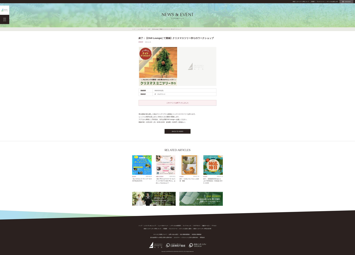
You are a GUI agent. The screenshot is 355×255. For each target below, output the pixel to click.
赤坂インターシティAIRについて (301, 1)
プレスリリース (320, 1)
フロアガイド (196, 225)
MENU (4, 19)
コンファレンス (187, 225)
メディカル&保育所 (175, 225)
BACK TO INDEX (177, 131)
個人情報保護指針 (185, 234)
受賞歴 (313, 1)
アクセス (214, 225)
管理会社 (202, 237)
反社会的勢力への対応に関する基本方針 (161, 237)
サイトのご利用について (160, 234)
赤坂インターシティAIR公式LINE (202, 228)
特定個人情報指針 (197, 234)
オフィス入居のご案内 (185, 228)
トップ (133, 29)
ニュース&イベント (141, 29)
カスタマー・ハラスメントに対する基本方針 (186, 237)
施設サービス (206, 225)
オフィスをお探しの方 (332, 1)
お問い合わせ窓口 (173, 234)
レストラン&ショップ (150, 225)
